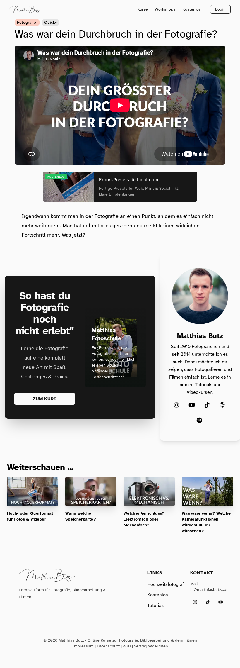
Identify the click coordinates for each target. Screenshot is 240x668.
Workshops (165, 9)
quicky (50, 22)
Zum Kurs (44, 399)
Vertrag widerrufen (151, 646)
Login (220, 9)
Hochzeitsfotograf (165, 584)
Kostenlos (191, 9)
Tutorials (156, 605)
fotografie (27, 22)
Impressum (83, 646)
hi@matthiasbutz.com (210, 589)
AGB (127, 646)
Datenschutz (108, 646)
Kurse (142, 9)
